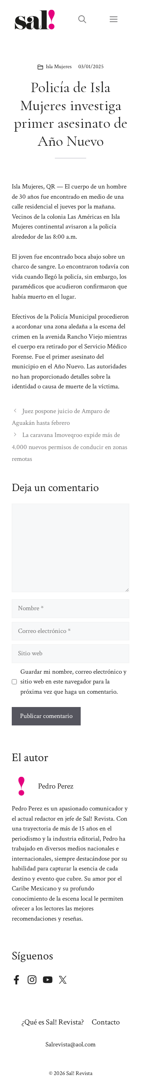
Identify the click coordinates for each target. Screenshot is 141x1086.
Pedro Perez (55, 786)
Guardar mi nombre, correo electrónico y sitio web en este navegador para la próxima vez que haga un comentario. (73, 681)
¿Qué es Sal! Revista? (53, 1022)
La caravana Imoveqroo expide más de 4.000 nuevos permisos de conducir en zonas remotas (69, 447)
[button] (82, 19)
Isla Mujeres (59, 66)
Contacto (106, 1022)
